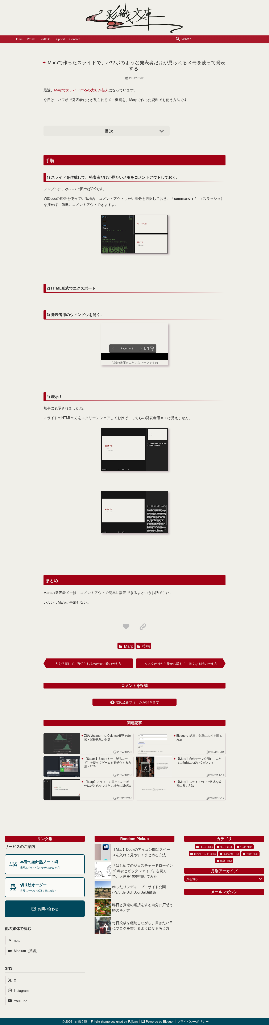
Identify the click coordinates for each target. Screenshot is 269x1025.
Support (60, 39)
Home (19, 39)
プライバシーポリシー (193, 1021)
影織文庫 (81, 1021)
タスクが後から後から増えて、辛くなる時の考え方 (181, 663)
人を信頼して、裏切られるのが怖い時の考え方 (88, 663)
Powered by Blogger (160, 1021)
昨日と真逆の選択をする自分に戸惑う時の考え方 (142, 907)
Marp (128, 646)
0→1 (226, 846)
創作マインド (204, 853)
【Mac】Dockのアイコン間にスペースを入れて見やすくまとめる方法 (141, 852)
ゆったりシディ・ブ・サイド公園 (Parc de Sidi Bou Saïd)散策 (139, 889)
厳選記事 (231, 853)
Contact (74, 39)
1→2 (246, 846)
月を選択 (192, 879)
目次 (109, 131)
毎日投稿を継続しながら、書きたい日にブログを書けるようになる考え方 (142, 925)
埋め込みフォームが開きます (137, 702)
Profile (31, 39)
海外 (226, 860)
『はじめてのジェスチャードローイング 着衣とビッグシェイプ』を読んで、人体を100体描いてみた (142, 871)
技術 (145, 646)
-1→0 (206, 846)
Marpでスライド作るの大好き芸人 (81, 89)
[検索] (178, 39)
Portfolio (45, 39)
